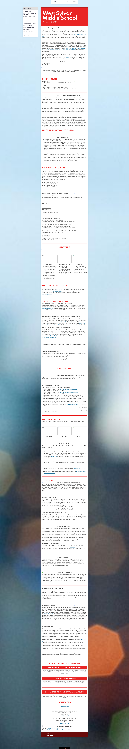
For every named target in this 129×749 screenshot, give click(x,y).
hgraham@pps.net (57, 291)
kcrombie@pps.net (64, 723)
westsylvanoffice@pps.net (64, 706)
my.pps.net (72, 547)
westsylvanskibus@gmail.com (73, 404)
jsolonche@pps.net (64, 715)
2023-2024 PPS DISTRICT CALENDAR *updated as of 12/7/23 (64, 692)
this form (61, 289)
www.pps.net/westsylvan (52, 728)
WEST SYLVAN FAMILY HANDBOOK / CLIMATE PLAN (64, 667)
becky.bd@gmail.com (47, 294)
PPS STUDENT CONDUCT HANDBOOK (64, 678)
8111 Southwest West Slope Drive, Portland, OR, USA (58, 729)
